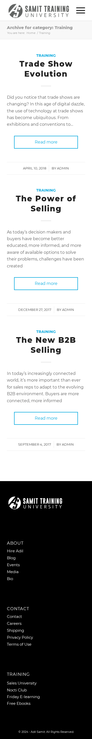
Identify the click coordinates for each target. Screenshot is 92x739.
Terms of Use (19, 644)
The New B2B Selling (46, 345)
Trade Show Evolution (46, 69)
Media (13, 571)
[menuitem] (78, 10)
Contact (14, 616)
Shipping (15, 630)
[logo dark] (38, 10)
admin (63, 168)
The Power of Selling (46, 203)
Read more (46, 142)
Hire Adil (15, 550)
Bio (10, 578)
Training (46, 55)
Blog (11, 557)
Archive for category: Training (40, 27)
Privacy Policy (20, 637)
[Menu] (78, 10)
